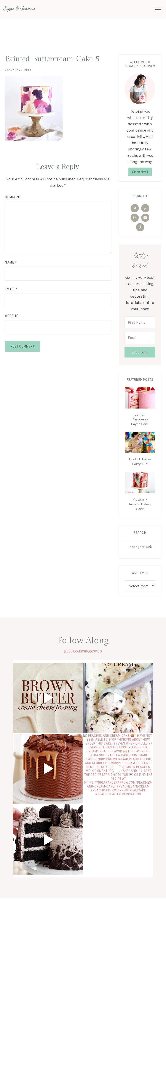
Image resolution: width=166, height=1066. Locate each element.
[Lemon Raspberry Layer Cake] (140, 399)
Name (11, 262)
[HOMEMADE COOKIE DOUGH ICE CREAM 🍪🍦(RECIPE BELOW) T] (118, 698)
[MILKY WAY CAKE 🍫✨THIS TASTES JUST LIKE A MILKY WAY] (48, 769)
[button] (158, 8)
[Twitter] (134, 208)
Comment (13, 197)
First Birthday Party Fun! (140, 461)
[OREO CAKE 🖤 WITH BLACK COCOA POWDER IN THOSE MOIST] (48, 839)
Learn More (140, 171)
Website (11, 316)
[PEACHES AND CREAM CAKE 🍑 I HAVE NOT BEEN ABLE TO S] (118, 769)
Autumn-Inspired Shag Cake (140, 504)
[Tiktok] (140, 227)
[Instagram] (134, 217)
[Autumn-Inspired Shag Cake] (140, 484)
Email (11, 289)
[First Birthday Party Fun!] (140, 444)
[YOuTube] (145, 217)
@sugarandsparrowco (83, 651)
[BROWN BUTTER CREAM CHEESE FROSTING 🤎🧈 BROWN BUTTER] (48, 698)
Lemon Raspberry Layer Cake (140, 419)
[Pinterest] (145, 208)
